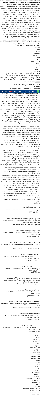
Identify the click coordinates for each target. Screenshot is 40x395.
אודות (38, 384)
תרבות (38, 67)
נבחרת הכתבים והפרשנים (31, 388)
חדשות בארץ (35, 357)
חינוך (38, 365)
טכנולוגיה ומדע (35, 347)
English (37, 63)
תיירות (37, 345)
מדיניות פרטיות (35, 390)
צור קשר (37, 386)
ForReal (37, 54)
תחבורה (37, 370)
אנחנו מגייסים (35, 61)
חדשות (37, 48)
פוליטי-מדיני (36, 372)
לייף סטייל (36, 341)
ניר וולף (37, 83)
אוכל (38, 57)
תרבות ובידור (35, 56)
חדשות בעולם (35, 359)
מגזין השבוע (36, 353)
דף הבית (37, 376)
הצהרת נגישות (35, 392)
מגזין (38, 59)
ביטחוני (37, 363)
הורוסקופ (37, 349)
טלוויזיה (37, 69)
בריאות (37, 366)
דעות (38, 50)
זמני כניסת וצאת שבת (32, 378)
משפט (38, 369)
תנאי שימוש (36, 394)
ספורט (38, 52)
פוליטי (38, 361)
